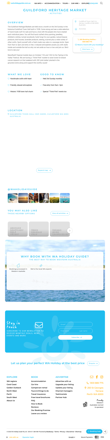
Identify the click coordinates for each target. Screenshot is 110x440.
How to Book (36, 404)
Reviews (35, 407)
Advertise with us (63, 381)
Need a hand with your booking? (91, 45)
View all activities (59, 213)
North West (12, 391)
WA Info (37, 3)
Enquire (94, 3)
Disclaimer (70, 431)
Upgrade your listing (65, 384)
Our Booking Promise (40, 410)
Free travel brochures (40, 397)
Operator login (28, 437)
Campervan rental (39, 388)
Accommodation (52, 3)
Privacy (62, 431)
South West (12, 397)
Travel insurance (38, 394)
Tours (65, 3)
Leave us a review (39, 413)
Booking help (95, 431)
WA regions (12, 381)
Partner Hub (61, 397)
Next (69, 230)
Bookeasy (49, 431)
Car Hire (74, 3)
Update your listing (64, 388)
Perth (9, 394)
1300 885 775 (87, 42)
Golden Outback (14, 388)
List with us (13, 437)
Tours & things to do (40, 391)
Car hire (34, 384)
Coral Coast (12, 384)
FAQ (33, 401)
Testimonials (61, 394)
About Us (11, 401)
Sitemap (78, 431)
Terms (56, 431)
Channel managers (64, 391)
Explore (85, 3)
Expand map (43, 170)
